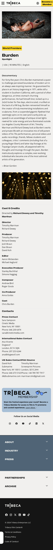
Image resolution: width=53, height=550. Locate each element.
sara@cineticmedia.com (13, 332)
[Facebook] (16, 423)
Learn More (31, 407)
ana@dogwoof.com (11, 354)
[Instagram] (10, 423)
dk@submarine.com (11, 376)
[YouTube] (23, 423)
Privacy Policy (10, 537)
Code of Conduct (12, 541)
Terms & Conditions (13, 532)
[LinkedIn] (36, 423)
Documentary (9, 76)
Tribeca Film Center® (14, 527)
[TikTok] (30, 423)
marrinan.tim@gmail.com (33, 376)
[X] (43, 423)
